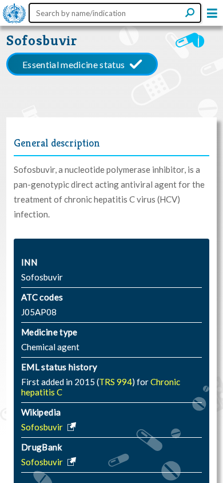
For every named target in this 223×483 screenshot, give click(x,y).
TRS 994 (115, 382)
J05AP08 (39, 312)
